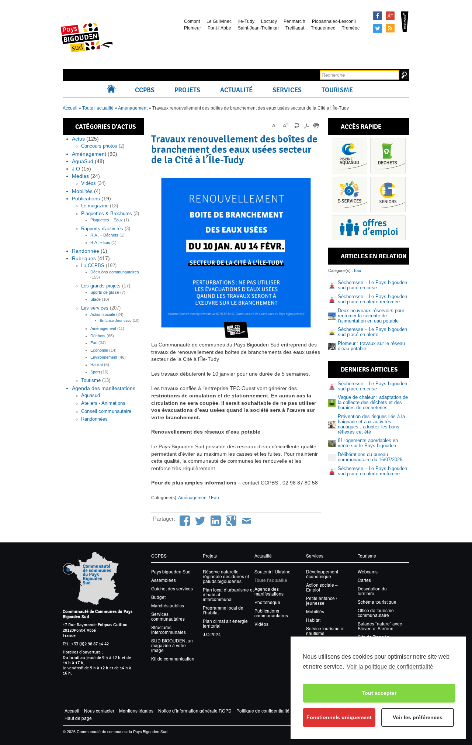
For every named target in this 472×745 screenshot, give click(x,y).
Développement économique (322, 573)
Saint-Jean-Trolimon (258, 28)
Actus (78, 139)
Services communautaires (168, 616)
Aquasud (90, 395)
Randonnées (94, 419)
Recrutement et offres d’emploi (369, 227)
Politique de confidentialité (262, 710)
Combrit (192, 21)
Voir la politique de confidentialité (390, 666)
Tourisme (337, 90)
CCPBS (145, 90)
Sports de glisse (104, 292)
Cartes (364, 580)
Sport (95, 372)
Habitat (96, 364)
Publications (86, 198)
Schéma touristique (377, 602)
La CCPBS (92, 265)
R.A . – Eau (100, 242)
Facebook (377, 15)
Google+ (390, 15)
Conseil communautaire (106, 411)
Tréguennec (323, 28)
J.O (76, 169)
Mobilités (82, 191)
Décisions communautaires (114, 272)
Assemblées (163, 580)
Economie (99, 350)
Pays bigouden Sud (171, 571)
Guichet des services (172, 588)
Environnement (103, 357)
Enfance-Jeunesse (116, 320)
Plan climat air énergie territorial (225, 623)
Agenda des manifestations (103, 388)
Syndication (390, 28)
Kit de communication (172, 658)
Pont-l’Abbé (219, 28)
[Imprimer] (316, 125)
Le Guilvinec (219, 21)
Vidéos (88, 183)
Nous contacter (99, 710)
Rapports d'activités (102, 228)
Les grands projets (101, 286)
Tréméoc (351, 28)
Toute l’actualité (98, 108)
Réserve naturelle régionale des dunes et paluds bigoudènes (226, 576)
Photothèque (267, 602)
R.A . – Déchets (104, 235)
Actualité (236, 90)
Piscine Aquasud (349, 155)
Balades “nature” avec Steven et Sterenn (380, 625)
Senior (388, 194)
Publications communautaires (271, 612)
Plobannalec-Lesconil (334, 21)
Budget (158, 597)
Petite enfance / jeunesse (321, 600)
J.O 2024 (212, 634)
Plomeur (192, 28)
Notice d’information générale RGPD (195, 710)
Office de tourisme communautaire (376, 612)
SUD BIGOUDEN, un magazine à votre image (172, 645)
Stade (95, 299)
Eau (93, 343)
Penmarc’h (294, 21)
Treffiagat (294, 28)
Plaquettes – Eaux (106, 220)
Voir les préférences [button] (417, 717)
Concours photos (99, 146)
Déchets (97, 336)
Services (287, 90)
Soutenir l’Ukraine (272, 571)
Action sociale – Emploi (322, 587)
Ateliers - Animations (103, 403)
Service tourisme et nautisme (325, 630)
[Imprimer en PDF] (306, 125)
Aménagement (133, 108)
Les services (94, 308)
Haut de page (78, 718)
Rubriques (84, 258)
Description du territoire (372, 590)
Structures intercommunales (168, 629)
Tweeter (377, 28)
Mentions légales (136, 710)
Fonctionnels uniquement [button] (339, 717)
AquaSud (82, 161)
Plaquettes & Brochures (106, 213)
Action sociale (102, 314)
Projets (187, 90)
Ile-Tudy (246, 21)
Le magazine (94, 205)
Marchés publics (167, 605)
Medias (80, 176)
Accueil (113, 90)
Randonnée (85, 251)
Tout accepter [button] (379, 693)
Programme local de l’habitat (223, 609)
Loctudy (269, 21)
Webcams (368, 571)
